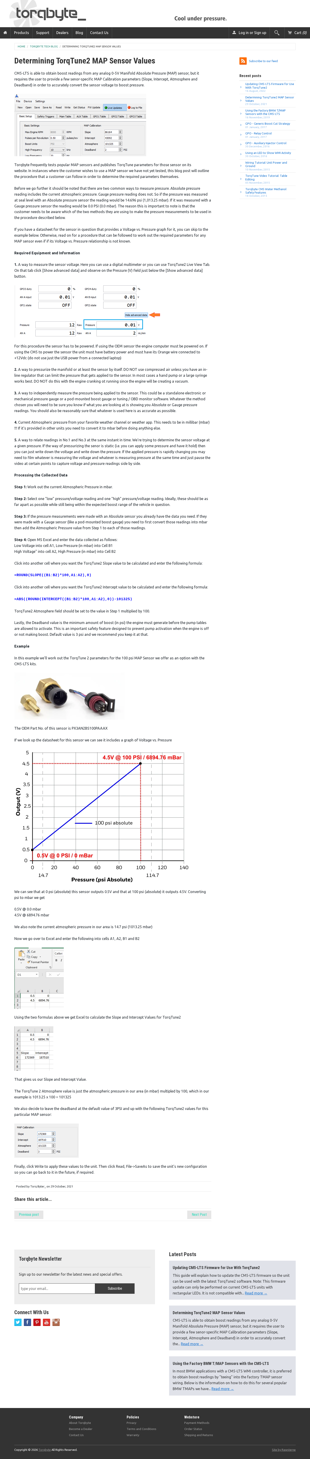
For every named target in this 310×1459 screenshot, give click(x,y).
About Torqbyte (80, 1423)
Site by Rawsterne (284, 1449)
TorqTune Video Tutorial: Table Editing (266, 179)
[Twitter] (18, 1322)
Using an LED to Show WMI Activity (268, 154)
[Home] (5, 32)
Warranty (133, 1435)
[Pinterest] (37, 1322)
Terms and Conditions (141, 1429)
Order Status (193, 1429)
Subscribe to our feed (263, 61)
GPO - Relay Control (258, 135)
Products (21, 33)
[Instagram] (56, 1322)
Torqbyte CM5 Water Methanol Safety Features (265, 192)
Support (42, 33)
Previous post (29, 1214)
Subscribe (115, 1288)
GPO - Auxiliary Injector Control (265, 144)
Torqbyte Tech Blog (44, 46)
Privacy (131, 1423)
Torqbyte (44, 1449)
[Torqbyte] (55, 12)
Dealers (62, 33)
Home (21, 46)
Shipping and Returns (198, 1435)
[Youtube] (46, 1322)
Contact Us (99, 33)
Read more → (256, 1293)
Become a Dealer (80, 1429)
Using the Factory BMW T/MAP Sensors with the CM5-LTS (265, 114)
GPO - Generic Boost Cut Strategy (267, 125)
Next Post (199, 1214)
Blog (79, 33)
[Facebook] (27, 1322)
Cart (300, 33)
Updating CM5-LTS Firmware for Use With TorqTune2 (269, 87)
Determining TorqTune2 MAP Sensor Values (91, 46)
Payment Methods (196, 1423)
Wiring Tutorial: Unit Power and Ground (266, 166)
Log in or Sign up (252, 33)
